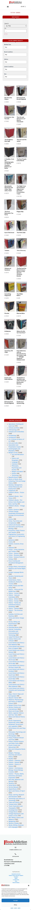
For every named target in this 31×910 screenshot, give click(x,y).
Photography (12, 736)
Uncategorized (13, 810)
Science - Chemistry (15, 760)
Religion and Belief (17, 471)
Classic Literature (14, 509)
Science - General (14, 762)
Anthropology (13, 430)
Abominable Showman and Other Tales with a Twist (9, 188)
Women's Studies (14, 823)
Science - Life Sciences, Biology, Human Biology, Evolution (16, 770)
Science (14, 473)
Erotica (11, 542)
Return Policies (16, 882)
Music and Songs (14, 711)
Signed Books (13, 789)
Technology (15, 475)
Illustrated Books (14, 627)
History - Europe (14, 601)
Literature (15, 464)
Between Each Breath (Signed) (21, 98)
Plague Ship (20, 211)
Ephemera (12, 540)
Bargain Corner (13, 452)
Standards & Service (16, 874)
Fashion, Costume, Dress (16, 544)
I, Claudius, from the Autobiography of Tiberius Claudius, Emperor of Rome (9, 163)
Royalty (11, 758)
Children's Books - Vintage (17, 506)
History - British (13, 599)
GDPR (12, 908)
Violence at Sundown (8, 269)
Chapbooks (12, 490)
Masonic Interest (14, 698)
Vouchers (16, 876)
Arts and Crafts (13, 443)
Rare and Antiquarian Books (17, 749)
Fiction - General (14, 553)
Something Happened (8, 294)
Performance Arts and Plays (17, 728)
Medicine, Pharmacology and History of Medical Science (16, 701)
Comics (11, 519)
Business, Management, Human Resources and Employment (16, 486)
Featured (11, 547)
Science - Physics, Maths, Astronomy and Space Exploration (16, 775)
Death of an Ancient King (20, 402)
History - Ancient (14, 593)
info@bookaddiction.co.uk (15, 849)
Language (15, 462)
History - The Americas (15, 610)
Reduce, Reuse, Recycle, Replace (16, 875)
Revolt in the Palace (8, 98)
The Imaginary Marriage (9, 140)
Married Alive (21, 313)
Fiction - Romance (14, 555)
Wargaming (12, 821)
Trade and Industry (14, 802)
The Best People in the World (21, 159)
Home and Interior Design (16, 618)
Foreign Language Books (16, 572)
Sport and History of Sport (17, 791)
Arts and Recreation (18, 454)
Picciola (7, 313)
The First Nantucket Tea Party (9, 213)
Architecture (12, 437)
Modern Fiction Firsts (15, 705)
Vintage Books (13, 812)
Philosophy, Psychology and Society (16, 467)
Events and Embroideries (9, 378)
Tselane (7, 250)
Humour (11, 625)
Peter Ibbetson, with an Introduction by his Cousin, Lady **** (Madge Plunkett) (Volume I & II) (21, 355)
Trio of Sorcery (21, 250)
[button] (28, 885)
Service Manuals (13, 787)
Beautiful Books (13, 477)
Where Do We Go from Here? (21, 331)
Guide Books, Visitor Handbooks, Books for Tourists (15, 581)
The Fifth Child (21, 232)
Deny (15, 905)
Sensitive (11, 783)
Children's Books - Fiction (16, 492)
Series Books (12, 785)
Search (6, 23)
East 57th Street (9, 232)
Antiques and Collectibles (16, 431)
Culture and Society (15, 525)
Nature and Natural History (17, 717)
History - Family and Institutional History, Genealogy (15, 604)
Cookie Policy (16, 879)
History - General (14, 608)
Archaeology (12, 435)
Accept (15, 900)
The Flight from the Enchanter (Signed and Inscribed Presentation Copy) (21, 189)
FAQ (16, 881)
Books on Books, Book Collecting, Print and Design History (17, 481)
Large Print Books (14, 637)
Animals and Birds (14, 428)
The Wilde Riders (20, 294)
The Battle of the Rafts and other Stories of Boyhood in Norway (21, 381)
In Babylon (8, 331)
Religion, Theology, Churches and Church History (15, 754)
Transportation (13, 804)
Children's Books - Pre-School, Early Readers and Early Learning (16, 502)
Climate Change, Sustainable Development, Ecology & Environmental (16, 513)
